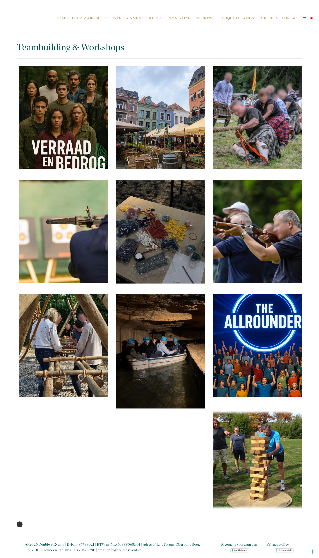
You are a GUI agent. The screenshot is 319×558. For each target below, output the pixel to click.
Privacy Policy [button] (277, 544)
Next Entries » (20, 524)
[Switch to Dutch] (304, 18)
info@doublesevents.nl (125, 550)
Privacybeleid (285, 550)
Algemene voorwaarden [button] (239, 544)
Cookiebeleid (240, 550)
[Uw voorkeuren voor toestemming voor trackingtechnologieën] (312, 551)
